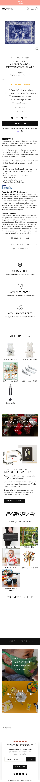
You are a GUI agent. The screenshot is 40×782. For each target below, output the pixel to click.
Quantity (20, 108)
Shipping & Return (20, 244)
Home (13, 58)
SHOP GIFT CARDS (14, 500)
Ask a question (20, 249)
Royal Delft (19, 61)
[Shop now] (20, 425)
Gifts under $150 (22, 58)
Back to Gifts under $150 (21, 641)
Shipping (12, 75)
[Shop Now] (20, 697)
